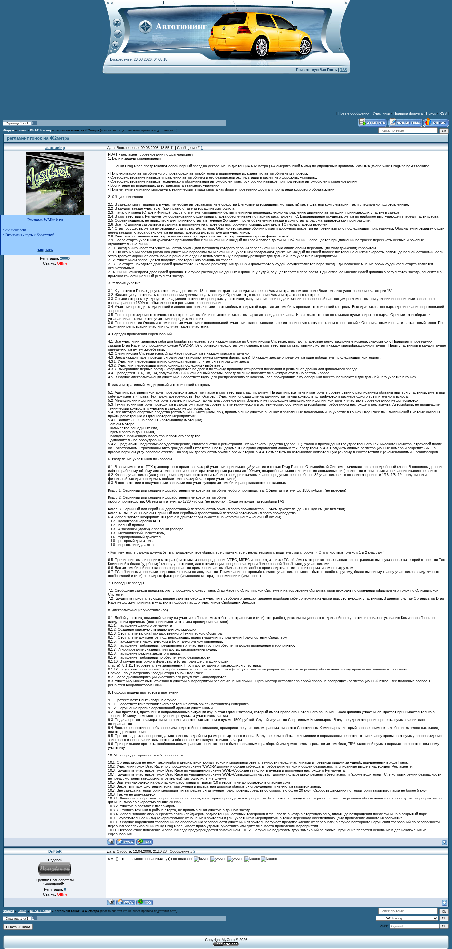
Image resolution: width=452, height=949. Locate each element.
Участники (381, 113)
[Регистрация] (118, 37)
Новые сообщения (353, 113)
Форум (8, 130)
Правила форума (408, 113)
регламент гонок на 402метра (77, 130)
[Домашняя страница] (125, 842)
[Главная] (117, 26)
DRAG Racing (40, 130)
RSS (343, 70)
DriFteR (55, 851)
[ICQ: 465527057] (144, 842)
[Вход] (115, 48)
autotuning (55, 148)
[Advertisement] (226, 89)
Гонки (22, 130)
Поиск (431, 113)
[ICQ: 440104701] (144, 902)
